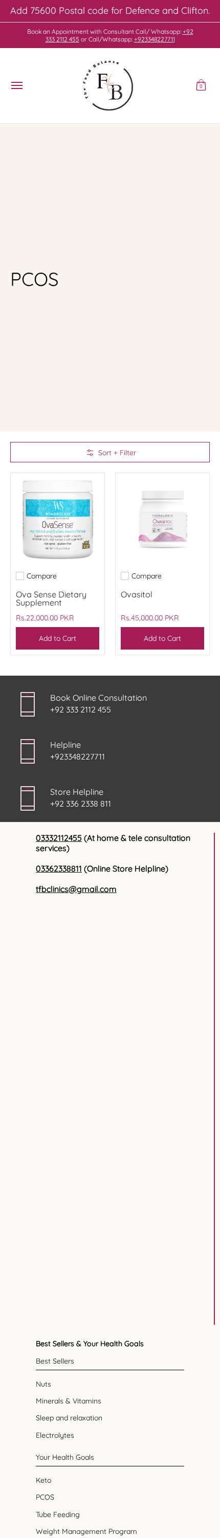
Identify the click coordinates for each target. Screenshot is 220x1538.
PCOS (45, 1497)
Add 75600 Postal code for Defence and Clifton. (110, 10)
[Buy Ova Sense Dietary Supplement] (57, 520)
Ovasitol (136, 594)
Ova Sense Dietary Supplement (51, 598)
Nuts (43, 1384)
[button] (201, 86)
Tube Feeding (58, 1514)
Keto (43, 1480)
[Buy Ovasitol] (162, 520)
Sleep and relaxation (69, 1417)
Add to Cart (57, 638)
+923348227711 (154, 39)
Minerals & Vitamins (68, 1401)
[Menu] (16, 86)
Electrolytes (55, 1435)
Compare (42, 576)
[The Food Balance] (107, 86)
